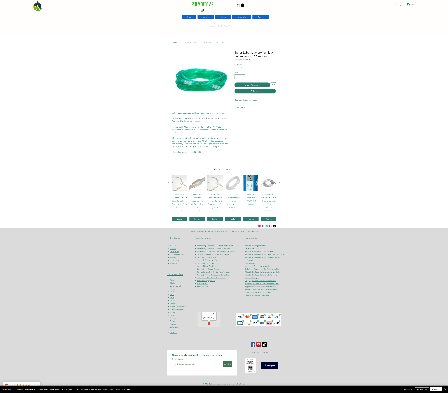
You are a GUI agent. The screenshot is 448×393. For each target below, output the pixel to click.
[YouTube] (270, 226)
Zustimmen (436, 389)
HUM (172, 298)
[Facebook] (263, 226)
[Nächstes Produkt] (279, 183)
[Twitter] (267, 226)
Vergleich (248, 286)
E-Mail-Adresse (178, 359)
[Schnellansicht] (179, 183)
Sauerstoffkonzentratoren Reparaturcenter (213, 254)
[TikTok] (274, 226)
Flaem (172, 289)
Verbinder (198, 118)
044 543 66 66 (253, 231)
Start (174, 42)
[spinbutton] (240, 77)
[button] (241, 5)
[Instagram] (259, 226)
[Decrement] (236, 77)
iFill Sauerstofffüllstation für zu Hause (211, 278)
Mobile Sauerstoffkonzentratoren (264, 286)
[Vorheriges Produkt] (168, 183)
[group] (224, 198)
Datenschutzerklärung (123, 389)
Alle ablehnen (422, 389)
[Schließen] (445, 389)
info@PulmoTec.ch (239, 231)
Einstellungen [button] (408, 389)
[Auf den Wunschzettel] (273, 84)
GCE (172, 295)
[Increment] (243, 77)
